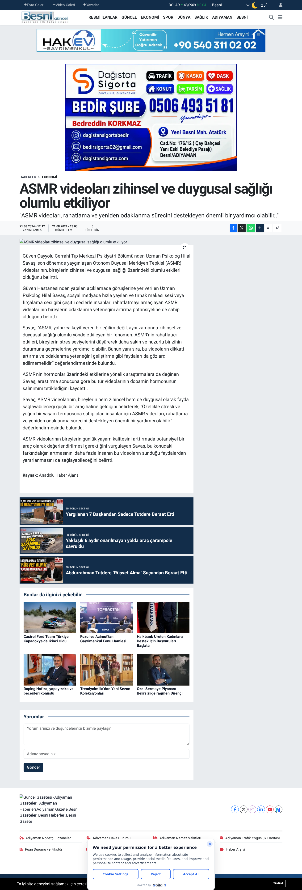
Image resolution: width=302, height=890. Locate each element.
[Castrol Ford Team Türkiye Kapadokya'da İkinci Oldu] (50, 617)
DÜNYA (183, 17)
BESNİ (242, 17)
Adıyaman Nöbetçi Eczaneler (48, 838)
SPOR (168, 17)
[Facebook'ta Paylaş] (233, 228)
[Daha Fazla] (260, 228)
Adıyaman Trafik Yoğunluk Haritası (252, 838)
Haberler (28, 177)
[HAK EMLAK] (151, 40)
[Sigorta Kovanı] (151, 117)
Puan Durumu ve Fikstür (43, 849)
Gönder (33, 767)
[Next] (278, 809)
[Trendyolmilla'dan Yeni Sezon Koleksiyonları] (106, 669)
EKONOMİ (150, 17)
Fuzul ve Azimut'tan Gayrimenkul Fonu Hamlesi (103, 638)
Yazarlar (92, 5)
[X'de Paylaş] (242, 228)
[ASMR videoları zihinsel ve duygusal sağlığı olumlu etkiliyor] (106, 242)
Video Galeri (65, 5)
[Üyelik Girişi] (278, 5)
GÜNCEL (129, 17)
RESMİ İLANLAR (102, 17)
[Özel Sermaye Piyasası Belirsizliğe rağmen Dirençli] (163, 669)
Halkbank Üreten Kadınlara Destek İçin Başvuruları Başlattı (160, 641)
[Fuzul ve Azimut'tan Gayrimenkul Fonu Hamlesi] (106, 617)
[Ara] (271, 17)
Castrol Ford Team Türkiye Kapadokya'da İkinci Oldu (46, 638)
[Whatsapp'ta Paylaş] (251, 228)
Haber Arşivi (235, 849)
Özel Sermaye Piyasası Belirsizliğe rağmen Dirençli (160, 691)
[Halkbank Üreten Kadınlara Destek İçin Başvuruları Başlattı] (163, 617)
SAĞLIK (201, 17)
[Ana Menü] (280, 17)
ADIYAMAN (222, 17)
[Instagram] (252, 809)
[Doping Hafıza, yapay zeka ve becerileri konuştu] (50, 669)
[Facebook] (235, 809)
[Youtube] (270, 809)
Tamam (278, 883)
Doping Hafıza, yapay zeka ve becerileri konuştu (49, 691)
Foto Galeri (35, 5)
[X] (243, 809)
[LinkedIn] (261, 809)
